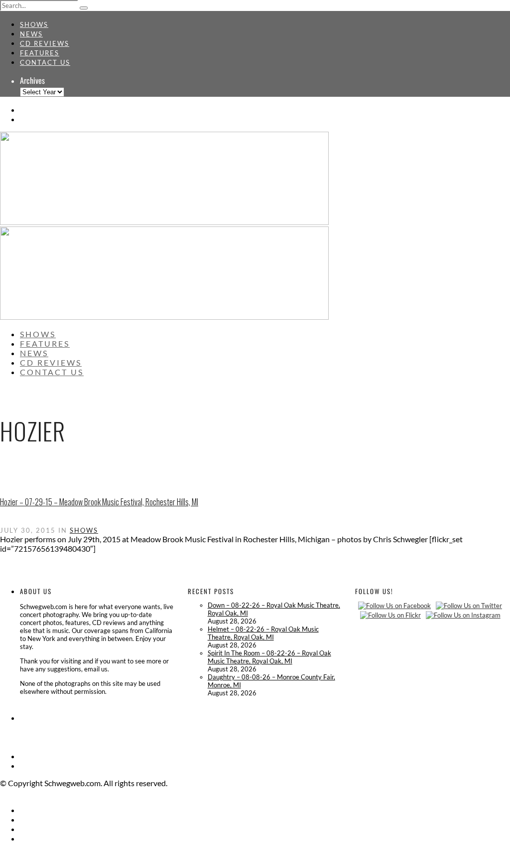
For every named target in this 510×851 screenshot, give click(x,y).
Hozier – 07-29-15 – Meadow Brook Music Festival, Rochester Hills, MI (99, 502)
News (31, 34)
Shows (34, 24)
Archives (32, 80)
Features (39, 53)
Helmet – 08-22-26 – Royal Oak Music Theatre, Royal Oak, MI (263, 633)
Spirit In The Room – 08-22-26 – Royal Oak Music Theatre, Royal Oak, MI (269, 657)
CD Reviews (44, 43)
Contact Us (45, 62)
